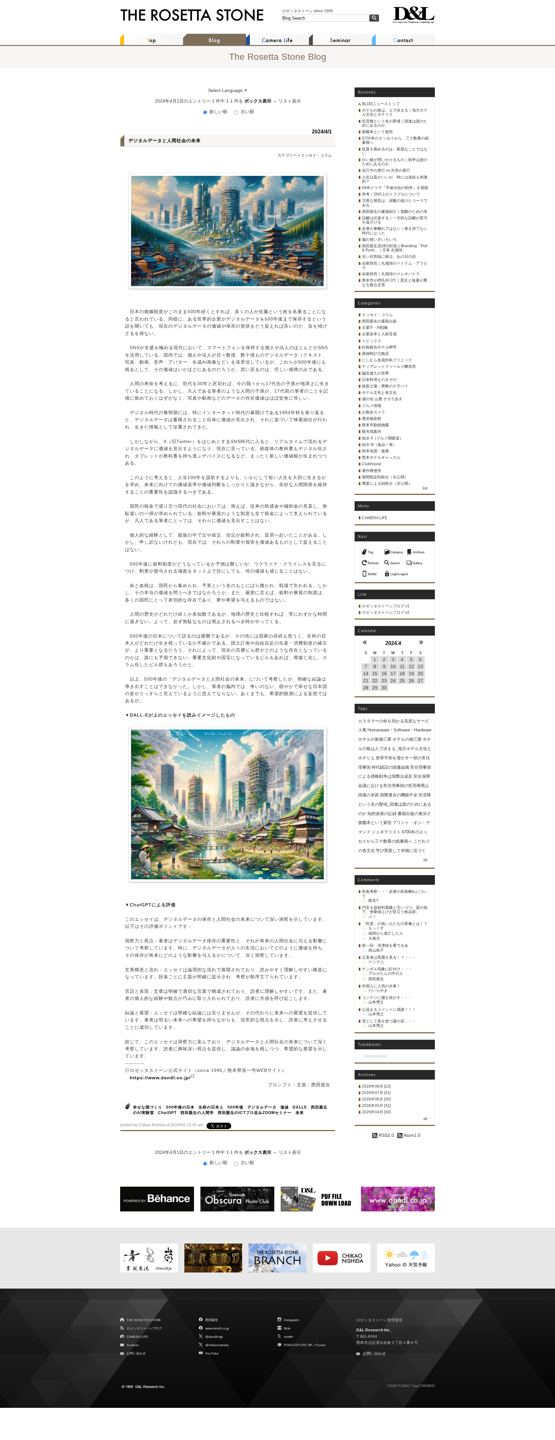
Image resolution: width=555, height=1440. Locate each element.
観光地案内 (371, 431)
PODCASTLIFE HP (298, 1345)
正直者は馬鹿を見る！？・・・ (389, 957)
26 (411, 680)
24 (393, 680)
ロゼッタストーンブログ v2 (386, 612)
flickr (287, 1328)
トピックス (371, 341)
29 (374, 687)
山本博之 (376, 1002)
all (425, 860)
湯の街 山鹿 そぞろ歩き (382, 399)
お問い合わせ (136, 1353)
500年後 (235, 1107)
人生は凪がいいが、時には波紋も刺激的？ (394, 179)
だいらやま (378, 990)
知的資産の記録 (382, 813)
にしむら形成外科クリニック (387, 360)
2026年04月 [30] (376, 1112)
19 (411, 673)
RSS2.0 (385, 1135)
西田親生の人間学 (197, 1112)
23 (384, 680)
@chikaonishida (217, 1345)
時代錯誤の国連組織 (390, 767)
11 (402, 666)
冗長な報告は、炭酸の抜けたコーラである (394, 202)
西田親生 (376, 979)
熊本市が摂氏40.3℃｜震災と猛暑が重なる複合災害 (394, 282)
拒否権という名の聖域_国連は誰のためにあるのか (394, 804)
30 (384, 687)
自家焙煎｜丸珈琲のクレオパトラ (391, 274)
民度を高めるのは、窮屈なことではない (394, 151)
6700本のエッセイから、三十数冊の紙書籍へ (395, 140)
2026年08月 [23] (376, 1086)
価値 (284, 1107)
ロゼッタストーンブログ (144, 1328)
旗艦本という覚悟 (377, 132)
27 (420, 680)
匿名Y (373, 900)
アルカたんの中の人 (385, 973)
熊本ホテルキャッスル (381, 457)
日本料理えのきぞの (379, 379)
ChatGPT (167, 1112)
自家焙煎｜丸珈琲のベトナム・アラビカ (394, 265)
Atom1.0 (411, 1135)
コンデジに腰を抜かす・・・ (387, 997)
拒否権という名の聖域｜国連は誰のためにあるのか (394, 123)
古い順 (246, 111)
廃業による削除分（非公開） (387, 483)
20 (420, 673)
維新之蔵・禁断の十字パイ (385, 386)
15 (374, 673)
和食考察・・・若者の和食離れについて (394, 893)
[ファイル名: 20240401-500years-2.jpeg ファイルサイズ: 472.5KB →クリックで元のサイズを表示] (227, 804)
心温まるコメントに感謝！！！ (389, 1009)
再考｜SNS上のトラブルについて (391, 194)
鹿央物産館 (371, 418)
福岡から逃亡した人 (385, 933)
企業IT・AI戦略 (375, 327)
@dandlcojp (214, 1336)
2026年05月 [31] (376, 1105)
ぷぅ (372, 916)
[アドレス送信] (371, 572)
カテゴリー (287, 155)
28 (365, 687)
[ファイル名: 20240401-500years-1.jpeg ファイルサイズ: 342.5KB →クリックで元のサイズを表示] (227, 231)
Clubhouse (371, 464)
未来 (299, 1112)
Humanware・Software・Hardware (399, 730)
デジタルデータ (262, 1107)
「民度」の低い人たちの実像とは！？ (394, 923)
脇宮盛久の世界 (375, 373)
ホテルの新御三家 (375, 739)
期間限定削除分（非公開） (385, 477)
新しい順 (218, 111)
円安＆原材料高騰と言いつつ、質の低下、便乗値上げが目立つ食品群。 (394, 909)
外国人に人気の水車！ (381, 986)
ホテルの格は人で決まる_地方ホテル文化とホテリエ (394, 748)
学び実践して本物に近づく (401, 850)
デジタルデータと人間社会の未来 (164, 140)
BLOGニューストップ (381, 104)
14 (365, 673)
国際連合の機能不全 (399, 794)
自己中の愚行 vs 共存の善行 (386, 170)
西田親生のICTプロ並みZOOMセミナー (255, 1112)
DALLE (300, 1107)
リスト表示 (289, 101)
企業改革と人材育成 (379, 334)
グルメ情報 (371, 405)
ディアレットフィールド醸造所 (389, 366)
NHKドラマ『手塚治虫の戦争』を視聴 (395, 188)
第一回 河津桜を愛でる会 (385, 945)
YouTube (212, 1353)
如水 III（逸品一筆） (379, 444)
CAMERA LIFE (374, 518)
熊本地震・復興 (375, 451)
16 (384, 673)
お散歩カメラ (373, 412)
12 (411, 666)
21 (365, 680)
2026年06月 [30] (376, 1099)
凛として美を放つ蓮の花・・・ (389, 1021)
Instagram (291, 1320)
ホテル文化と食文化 (379, 392)
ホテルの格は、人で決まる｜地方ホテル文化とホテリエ (394, 112)
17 (393, 673)
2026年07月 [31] (376, 1093)
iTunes (320, 1345)
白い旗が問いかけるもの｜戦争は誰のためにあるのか (394, 162)
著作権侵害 (371, 470)
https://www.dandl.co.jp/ (160, 1077)
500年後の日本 (180, 1107)
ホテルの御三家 (407, 739)
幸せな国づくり (147, 1107)
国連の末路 (368, 794)
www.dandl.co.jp (217, 1328)
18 (402, 673)
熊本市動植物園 (375, 425)
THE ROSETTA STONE (144, 1320)
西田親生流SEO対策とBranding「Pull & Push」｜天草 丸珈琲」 (394, 248)
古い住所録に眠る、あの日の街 (389, 256)
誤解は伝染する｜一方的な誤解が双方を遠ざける (394, 220)
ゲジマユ (376, 962)
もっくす (376, 928)
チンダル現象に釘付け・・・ (387, 969)
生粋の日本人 (211, 1107)
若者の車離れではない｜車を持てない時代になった (394, 230)
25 (402, 680)
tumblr (288, 1336)
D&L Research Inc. (373, 1330)
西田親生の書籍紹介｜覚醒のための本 (394, 211)
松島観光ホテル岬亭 (379, 347)
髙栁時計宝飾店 (375, 353)
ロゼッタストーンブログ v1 (386, 606)
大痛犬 (374, 938)
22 (374, 680)
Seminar (133, 1345)
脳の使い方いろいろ (379, 239)
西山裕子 (376, 950)
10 (393, 666)
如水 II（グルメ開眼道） (382, 438)
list (425, 488)
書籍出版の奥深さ (414, 813)
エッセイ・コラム (316, 155)
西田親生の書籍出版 (379, 321)
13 (420, 666)
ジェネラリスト (386, 831)
